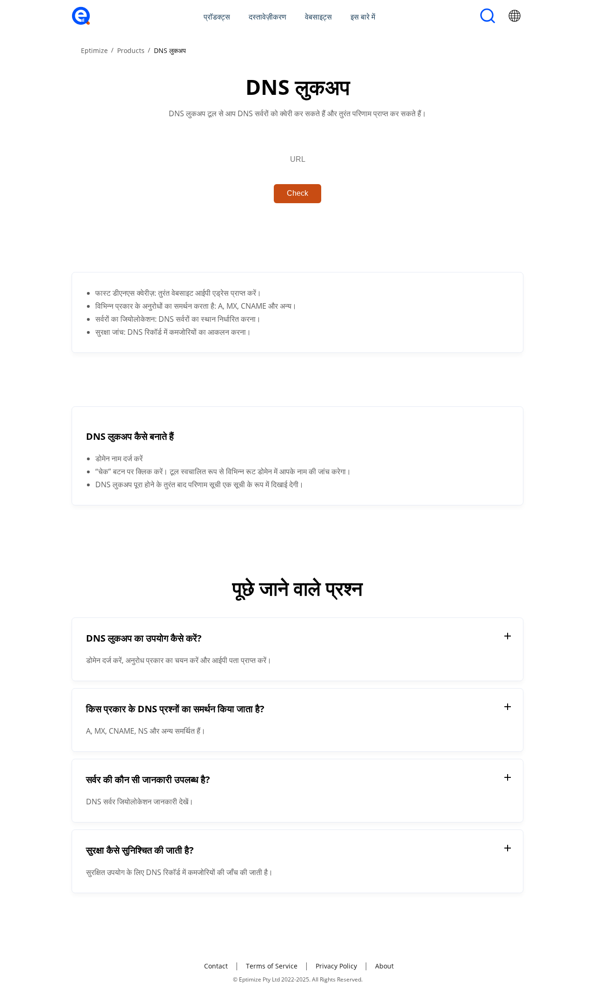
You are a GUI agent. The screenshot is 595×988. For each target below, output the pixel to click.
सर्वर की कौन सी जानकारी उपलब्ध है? (148, 779)
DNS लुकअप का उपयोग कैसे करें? (144, 638)
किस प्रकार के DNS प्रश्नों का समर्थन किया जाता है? (175, 709)
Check (297, 193)
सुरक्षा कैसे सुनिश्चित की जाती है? (140, 850)
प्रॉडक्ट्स (217, 17)
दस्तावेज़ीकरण (267, 17)
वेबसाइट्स (318, 17)
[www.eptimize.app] (81, 22)
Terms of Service (272, 965)
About (384, 965)
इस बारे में (362, 17)
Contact (216, 965)
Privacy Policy (336, 965)
